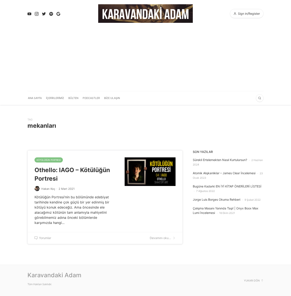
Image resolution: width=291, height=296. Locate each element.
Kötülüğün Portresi (49, 160)
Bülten (73, 98)
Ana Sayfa (35, 98)
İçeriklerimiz (55, 98)
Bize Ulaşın (112, 98)
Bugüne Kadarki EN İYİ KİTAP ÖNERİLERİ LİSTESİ (227, 186)
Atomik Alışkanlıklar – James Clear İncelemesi (224, 173)
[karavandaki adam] (145, 13)
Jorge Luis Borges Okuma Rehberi (216, 199)
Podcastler (91, 98)
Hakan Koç (48, 188)
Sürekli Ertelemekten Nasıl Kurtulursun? (220, 160)
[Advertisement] (145, 59)
